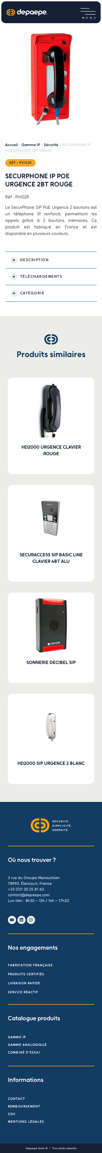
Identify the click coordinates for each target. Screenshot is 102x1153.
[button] (88, 11)
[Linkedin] (21, 920)
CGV (12, 1114)
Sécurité (51, 145)
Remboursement (24, 1106)
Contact (16, 1099)
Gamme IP (30, 145)
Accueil (11, 145)
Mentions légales (26, 1122)
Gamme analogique (27, 1045)
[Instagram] (31, 920)
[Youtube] (12, 920)
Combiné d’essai (24, 1052)
